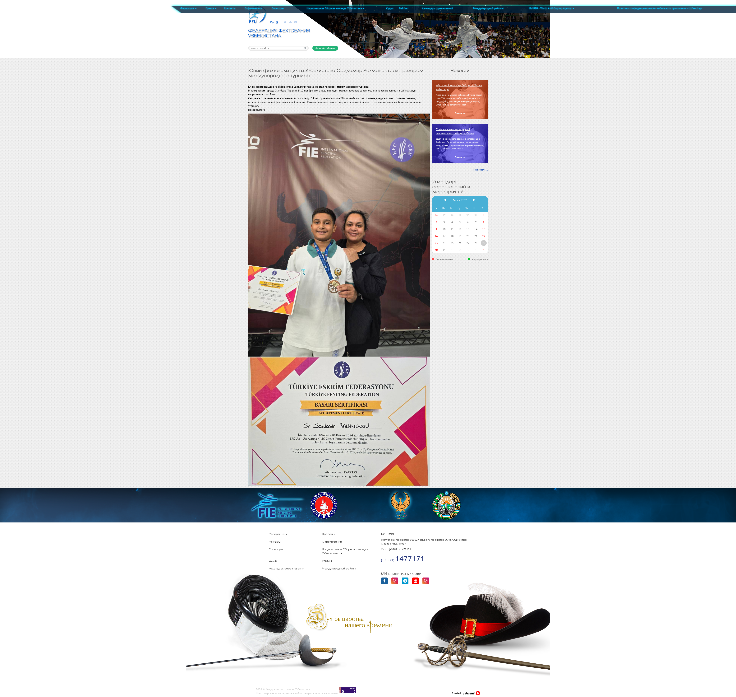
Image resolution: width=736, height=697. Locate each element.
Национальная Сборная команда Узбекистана (335, 8)
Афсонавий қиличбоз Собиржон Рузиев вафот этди (459, 87)
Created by (458, 693)
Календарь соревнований (437, 8)
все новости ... (480, 169)
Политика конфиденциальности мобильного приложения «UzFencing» (659, 8)
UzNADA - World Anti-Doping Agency (550, 8)
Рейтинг (403, 8)
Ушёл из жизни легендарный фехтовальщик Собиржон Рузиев (455, 131)
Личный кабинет (325, 48)
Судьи (389, 8)
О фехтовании (253, 8)
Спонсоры (278, 8)
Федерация (187, 8)
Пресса (210, 8)
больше (459, 114)
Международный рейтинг (488, 8)
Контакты (229, 8)
